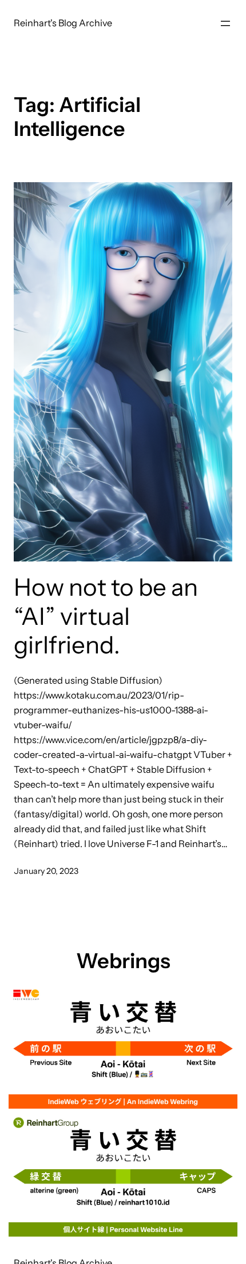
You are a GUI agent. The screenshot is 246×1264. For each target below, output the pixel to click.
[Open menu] (225, 23)
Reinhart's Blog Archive (63, 23)
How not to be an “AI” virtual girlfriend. (106, 616)
